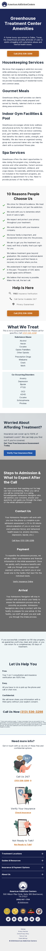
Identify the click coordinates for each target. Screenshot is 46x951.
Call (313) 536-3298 (23, 54)
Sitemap (23, 929)
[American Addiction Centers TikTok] (37, 919)
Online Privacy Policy (23, 933)
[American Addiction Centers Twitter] (8, 919)
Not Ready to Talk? (23, 844)
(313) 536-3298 (29, 333)
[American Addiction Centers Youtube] (32, 919)
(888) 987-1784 (23, 899)
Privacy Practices (23, 931)
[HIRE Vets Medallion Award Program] (23, 911)
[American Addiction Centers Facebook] (14, 919)
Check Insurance (23, 812)
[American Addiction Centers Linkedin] (20, 919)
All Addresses (23, 902)
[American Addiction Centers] (18, 4)
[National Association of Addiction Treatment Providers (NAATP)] (39, 911)
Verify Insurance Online (23, 581)
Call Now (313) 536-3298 (23, 540)
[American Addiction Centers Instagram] (26, 919)
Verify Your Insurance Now (19, 453)
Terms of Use (23, 936)
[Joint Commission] (15, 911)
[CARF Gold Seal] (7, 911)
